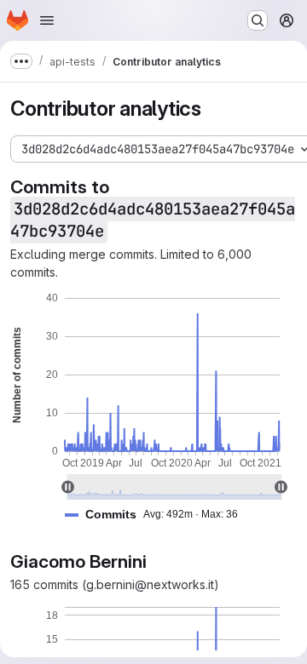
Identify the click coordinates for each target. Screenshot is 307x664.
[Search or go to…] (257, 20)
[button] (158, 515)
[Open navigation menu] (47, 20)
